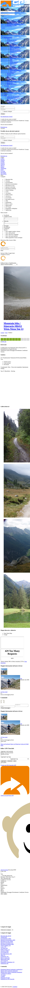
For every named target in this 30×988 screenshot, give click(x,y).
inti (21, 678)
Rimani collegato (8, 111)
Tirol (6, 332)
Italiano (2, 167)
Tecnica (5, 230)
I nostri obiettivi (10, 87)
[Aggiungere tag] (15, 759)
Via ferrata (12, 54)
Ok (2, 893)
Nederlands (3, 168)
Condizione (6, 228)
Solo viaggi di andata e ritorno (13, 231)
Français (3, 164)
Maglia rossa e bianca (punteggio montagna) (11, 972)
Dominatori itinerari (11, 81)
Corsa (11, 61)
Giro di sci (8, 196)
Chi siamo (6, 85)
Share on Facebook (5, 744)
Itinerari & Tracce (8, 37)
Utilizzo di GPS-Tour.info (13, 20)
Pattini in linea (13, 63)
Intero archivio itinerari (12, 43)
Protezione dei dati (5, 977)
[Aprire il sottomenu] (18, 43)
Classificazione (12, 263)
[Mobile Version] (3, 341)
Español (3, 163)
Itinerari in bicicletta (14, 47)
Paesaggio (6, 225)
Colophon (9, 89)
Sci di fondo (13, 58)
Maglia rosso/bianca (11, 84)
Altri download (4, 870)
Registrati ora (4, 127)
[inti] (10, 679)
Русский (3, 171)
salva (15, 761)
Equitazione (13, 72)
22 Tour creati (4, 692)
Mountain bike (13, 44)
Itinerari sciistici (13, 56)
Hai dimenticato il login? (7, 116)
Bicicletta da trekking (15, 50)
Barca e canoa (13, 69)
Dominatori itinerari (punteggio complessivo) (11, 969)
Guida (5, 18)
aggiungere (3, 761)
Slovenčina (3, 172)
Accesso (3, 28)
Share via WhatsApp (15, 744)
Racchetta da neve (14, 55)
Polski (2, 169)
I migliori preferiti (11, 41)
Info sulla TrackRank (12, 22)
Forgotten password (11, 25)
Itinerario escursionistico (16, 51)
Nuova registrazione (8, 92)
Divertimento (7, 227)
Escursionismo (13, 52)
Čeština (2, 158)
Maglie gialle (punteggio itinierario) (9, 970)
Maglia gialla (10, 83)
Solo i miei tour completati (12, 234)
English (2, 161)
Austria (2, 332)
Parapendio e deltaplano (15, 70)
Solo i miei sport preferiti (12, 236)
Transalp (12, 45)
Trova (8, 38)
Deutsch (3, 160)
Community (7, 80)
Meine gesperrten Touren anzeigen (14, 237)
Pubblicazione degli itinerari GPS (15, 21)
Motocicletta (13, 65)
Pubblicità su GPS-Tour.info (7, 979)
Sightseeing (12, 67)
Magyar (2, 165)
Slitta (11, 59)
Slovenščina (3, 174)
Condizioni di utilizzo (6, 973)
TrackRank (6, 215)
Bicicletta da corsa (14, 48)
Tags (9, 757)
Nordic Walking (14, 62)
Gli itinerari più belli (12, 40)
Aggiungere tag (4, 757)
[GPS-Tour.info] (15, 6)
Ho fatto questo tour (7, 875)
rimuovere (10, 761)
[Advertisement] (15, 388)
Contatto (9, 88)
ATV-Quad (12, 66)
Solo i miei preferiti (10, 233)
